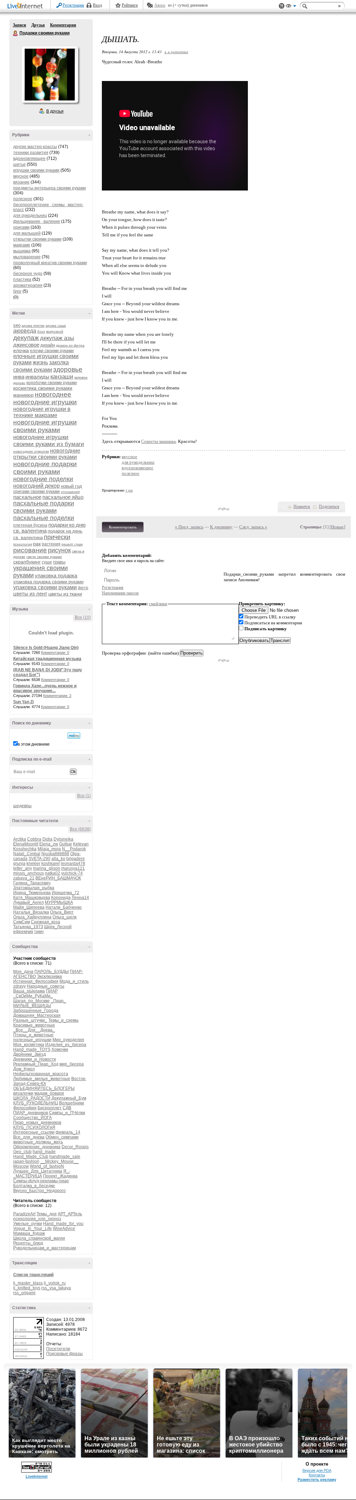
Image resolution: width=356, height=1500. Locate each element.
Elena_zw (48, 844)
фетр (83, 587)
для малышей (27, 233)
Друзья (38, 25)
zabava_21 (23, 878)
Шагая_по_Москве (31, 1000)
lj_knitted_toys (26, 1288)
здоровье (67, 369)
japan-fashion (26, 1161)
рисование (30, 550)
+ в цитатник (176, 51)
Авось (159, 5)
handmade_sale (64, 1156)
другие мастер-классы (35, 146)
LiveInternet (26, 6)
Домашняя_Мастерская (36, 1015)
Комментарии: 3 (57, 696)
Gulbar (65, 844)
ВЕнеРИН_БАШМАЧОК (58, 878)
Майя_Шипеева (28, 907)
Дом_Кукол (24, 1069)
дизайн (47, 345)
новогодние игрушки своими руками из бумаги (48, 440)
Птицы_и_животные (33, 1034)
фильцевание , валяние (36, 221)
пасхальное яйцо (62, 497)
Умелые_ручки (27, 1223)
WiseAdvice (64, 1228)
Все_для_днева (28, 1137)
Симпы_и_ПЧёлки (67, 1112)
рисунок (59, 550)
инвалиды (37, 377)
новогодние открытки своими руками (46, 454)
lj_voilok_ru (55, 1283)
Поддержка (281, 6)
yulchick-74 (72, 873)
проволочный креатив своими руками (50, 262)
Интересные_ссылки (34, 1132)
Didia (47, 839)
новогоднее (53, 394)
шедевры (22, 805)
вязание (21, 182)
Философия (25, 1107)
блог (17, 291)
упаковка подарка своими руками (48, 581)
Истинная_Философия (35, 981)
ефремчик (23, 931)
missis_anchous (28, 873)
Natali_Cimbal (26, 853)
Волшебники (71, 1103)
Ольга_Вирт (62, 912)
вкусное (21, 176)
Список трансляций (33, 1274)
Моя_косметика (28, 1044)
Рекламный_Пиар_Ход (35, 1064)
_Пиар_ (58, 1000)
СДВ (67, 1107)
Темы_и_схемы (63, 1020)
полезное (22, 198)
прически (57, 537)
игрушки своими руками (36, 170)
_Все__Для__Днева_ (34, 1030)
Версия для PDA (316, 1470)
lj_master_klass (28, 1283)
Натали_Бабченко (64, 907)
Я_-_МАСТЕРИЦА (41, 1173)
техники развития (30, 152)
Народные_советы (45, 986)
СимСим (21, 921)
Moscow (21, 1166)
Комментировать (123, 527)
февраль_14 (68, 1132)
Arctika (19, 839)
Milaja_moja (49, 848)
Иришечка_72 (65, 892)
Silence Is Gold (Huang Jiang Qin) (46, 647)
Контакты (317, 1475)
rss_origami (24, 1292)
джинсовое (26, 345)
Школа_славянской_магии (39, 1238)
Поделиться (329, 506)
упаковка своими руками (45, 587)
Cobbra (34, 839)
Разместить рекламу (317, 1479)
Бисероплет (50, 1107)
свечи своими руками (44, 557)
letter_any (22, 868)
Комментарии (63, 25)
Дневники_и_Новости (34, 1059)
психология (22, 544)
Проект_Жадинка (60, 1176)
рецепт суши (72, 544)
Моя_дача (23, 971)
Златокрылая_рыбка (33, 887)
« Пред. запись (189, 526)
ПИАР (52, 991)
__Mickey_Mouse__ (59, 1161)
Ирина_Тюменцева (32, 892)
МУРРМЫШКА (59, 902)
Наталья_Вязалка (31, 912)
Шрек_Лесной (58, 926)
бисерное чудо (27, 273)
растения (51, 544)
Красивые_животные (34, 1025)
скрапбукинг (27, 562)
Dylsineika (63, 839)
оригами (21, 227)
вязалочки (23, 1093)
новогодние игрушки (45, 402)
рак (37, 543)
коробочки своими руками (51, 382)
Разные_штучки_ (30, 1020)
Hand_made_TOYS (31, 1049)
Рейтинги (130, 5)
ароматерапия (27, 285)
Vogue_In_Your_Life (32, 1228)
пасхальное (27, 497)
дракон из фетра (70, 345)
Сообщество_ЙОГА (32, 1117)
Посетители (58, 1348)
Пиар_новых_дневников (37, 1122)
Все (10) (83, 617)
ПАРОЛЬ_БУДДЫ (51, 971)
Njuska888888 (55, 853)
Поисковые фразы (64, 1353)
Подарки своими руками (15, 33)
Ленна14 (80, 897)
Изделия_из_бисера (65, 1044)
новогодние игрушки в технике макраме (42, 412)
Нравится (301, 506)
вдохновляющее (29, 158)
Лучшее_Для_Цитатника (37, 1171)
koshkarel (50, 863)
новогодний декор (36, 486)
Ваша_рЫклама (29, 991)
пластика (22, 279)
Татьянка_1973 (28, 926)
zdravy (19, 986)
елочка (21, 350)
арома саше (56, 325)
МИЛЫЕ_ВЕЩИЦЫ (32, 1005)
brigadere (75, 858)
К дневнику (221, 526)
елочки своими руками (52, 350)
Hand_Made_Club (30, 1156)
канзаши (61, 376)
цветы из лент (30, 594)
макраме (21, 245)
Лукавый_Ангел (28, 902)
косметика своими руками (42, 388)
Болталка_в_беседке (34, 1185)
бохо (41, 331)
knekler (33, 863)
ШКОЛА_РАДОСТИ (31, 1098)
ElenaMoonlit (25, 844)
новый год (71, 486)
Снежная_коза (45, 921)
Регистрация (73, 5)
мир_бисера (71, 1064)
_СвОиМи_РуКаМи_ (33, 996)
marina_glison (46, 868)
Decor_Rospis (75, 1146)
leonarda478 (73, 863)
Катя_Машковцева (31, 897)
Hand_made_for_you (63, 1223)
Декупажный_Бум (68, 1098)
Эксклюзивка (49, 976)
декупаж (26, 337)
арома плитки (33, 325)
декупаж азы (57, 338)
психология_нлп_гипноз (37, 1218)
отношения (70, 492)
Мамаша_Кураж (29, 1233)
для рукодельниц (30, 215)
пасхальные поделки (43, 517)
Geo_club (22, 1151)
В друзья (55, 111)
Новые (337, 526)
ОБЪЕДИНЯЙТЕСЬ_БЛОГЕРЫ (44, 1088)
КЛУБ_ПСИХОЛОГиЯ (34, 1127)
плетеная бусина (30, 525)
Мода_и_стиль (74, 981)
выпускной (54, 331)
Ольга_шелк (64, 917)
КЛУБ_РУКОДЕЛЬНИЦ (35, 1103)
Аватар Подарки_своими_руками (50, 74)
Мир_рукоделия (68, 1039)
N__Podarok (74, 848)
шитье (19, 164)
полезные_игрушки (32, 1039)
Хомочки (59, 1049)
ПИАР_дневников (30, 1112)
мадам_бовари (49, 1093)
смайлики (158, 603)
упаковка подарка (56, 575)
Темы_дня (47, 1213)
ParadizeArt (24, 1213)
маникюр (23, 395)
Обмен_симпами (62, 1137)
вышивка (22, 251)
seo (17, 325)
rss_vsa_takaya (56, 1288)
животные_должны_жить (38, 1142)
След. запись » (253, 526)
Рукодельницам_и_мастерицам (44, 1248)
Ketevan (81, 844)
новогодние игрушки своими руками (45, 426)
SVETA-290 (39, 858)
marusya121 (73, 868)
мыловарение (27, 256)
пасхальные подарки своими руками (43, 507)
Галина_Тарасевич (31, 883)
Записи (19, 25)
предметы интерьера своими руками (49, 188)
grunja (19, 863)
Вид (291, 7)
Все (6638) (80, 829)
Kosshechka (25, 848)
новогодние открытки (31, 451)
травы (59, 562)
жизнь (40, 362)
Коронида (61, 897)
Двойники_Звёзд (29, 1054)
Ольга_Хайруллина (32, 917)
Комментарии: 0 (55, 652)
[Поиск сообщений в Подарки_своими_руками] (73, 735)
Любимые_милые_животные (41, 1078)
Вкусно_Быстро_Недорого (39, 1190)
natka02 (52, 873)
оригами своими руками (36, 491)
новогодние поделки (43, 479)
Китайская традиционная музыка (47, 658)
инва (18, 377)
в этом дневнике (34, 744)
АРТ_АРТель (70, 1213)
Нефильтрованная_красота (40, 1073)
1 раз (129, 490)
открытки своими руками (37, 239)
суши (47, 562)
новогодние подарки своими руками (45, 467)
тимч (38, 931)
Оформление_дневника (36, 1146)
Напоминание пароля (120, 593)
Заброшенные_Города (35, 1010)
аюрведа (24, 331)
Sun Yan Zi (23, 701)
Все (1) (84, 795)
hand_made (44, 1151)
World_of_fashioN (47, 1166)
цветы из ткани (65, 594)
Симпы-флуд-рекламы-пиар (41, 1180)
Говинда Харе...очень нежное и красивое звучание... (44, 688)
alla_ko (58, 858)
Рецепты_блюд (28, 1243)
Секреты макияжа (158, 441)
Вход (97, 5)
